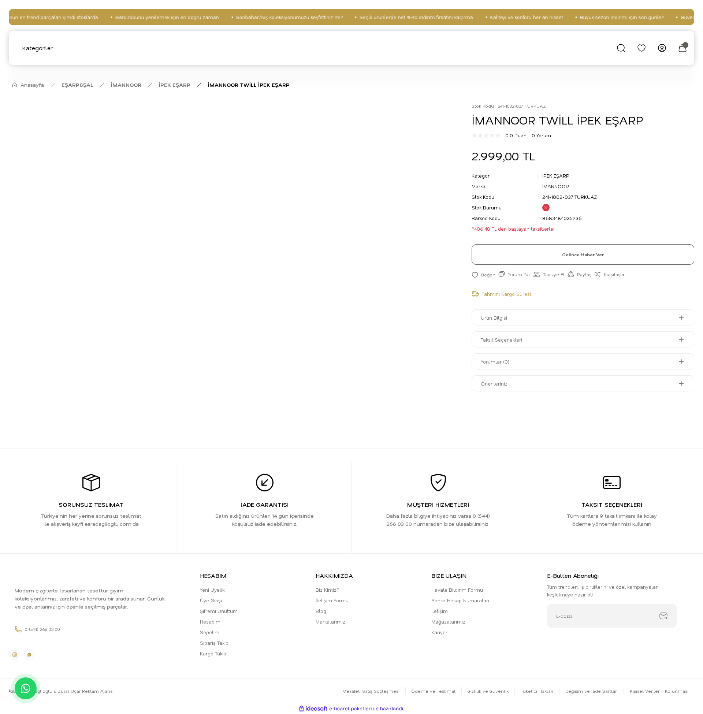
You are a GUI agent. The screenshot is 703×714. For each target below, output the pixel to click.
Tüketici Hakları (537, 691)
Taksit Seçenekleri (501, 339)
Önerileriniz (494, 383)
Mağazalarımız (448, 621)
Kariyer (439, 632)
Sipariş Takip (214, 643)
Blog (321, 611)
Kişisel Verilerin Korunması (659, 691)
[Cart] (682, 48)
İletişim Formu (332, 600)
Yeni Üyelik (212, 590)
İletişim (439, 611)
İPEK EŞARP (555, 175)
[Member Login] (662, 48)
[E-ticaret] (350, 709)
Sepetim (209, 632)
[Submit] (663, 616)
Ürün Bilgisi (494, 318)
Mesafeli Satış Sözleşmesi (370, 691)
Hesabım (210, 621)
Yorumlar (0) (495, 361)
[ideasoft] (313, 708)
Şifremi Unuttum (219, 611)
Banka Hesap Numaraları (460, 600)
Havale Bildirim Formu (457, 590)
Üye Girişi (211, 600)
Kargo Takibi (213, 653)
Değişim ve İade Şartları (591, 691)
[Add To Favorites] (483, 274)
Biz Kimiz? (327, 590)
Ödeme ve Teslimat (433, 691)
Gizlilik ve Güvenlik (488, 691)
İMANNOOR (555, 186)
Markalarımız (330, 621)
